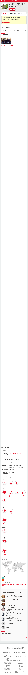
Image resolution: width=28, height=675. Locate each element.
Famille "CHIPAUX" (10, 627)
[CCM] (20, 663)
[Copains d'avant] (7, 669)
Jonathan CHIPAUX (10, 607)
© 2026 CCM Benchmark (21, 656)
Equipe (12, 652)
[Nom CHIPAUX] (3, 623)
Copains (23, 13)
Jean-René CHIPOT (11, 604)
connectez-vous (6, 21)
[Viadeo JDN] (20, 669)
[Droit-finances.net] (20, 666)
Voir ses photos (23, 47)
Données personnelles (7, 655)
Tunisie (21, 584)
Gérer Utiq (23, 655)
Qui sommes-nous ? (6, 652)
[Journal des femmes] (7, 663)
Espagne (3, 584)
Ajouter (13, 9)
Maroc (7, 584)
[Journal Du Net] (7, 666)
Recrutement (20, 653)
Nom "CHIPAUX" (10, 623)
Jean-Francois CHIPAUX (7, 45)
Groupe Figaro (12, 656)
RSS (16, 653)
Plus (26, 637)
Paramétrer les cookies (16, 655)
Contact (6, 653)
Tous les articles (12, 653)
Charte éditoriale (18, 652)
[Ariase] (7, 672)
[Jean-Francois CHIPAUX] (4, 6)
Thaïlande (17, 584)
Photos (14, 13)
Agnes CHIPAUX (10, 617)
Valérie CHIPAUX (10, 612)
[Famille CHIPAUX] (3, 627)
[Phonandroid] (20, 672)
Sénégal (12, 584)
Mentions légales (5, 656)
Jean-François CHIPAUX (12, 599)
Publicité (23, 652)
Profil (6, 13)
